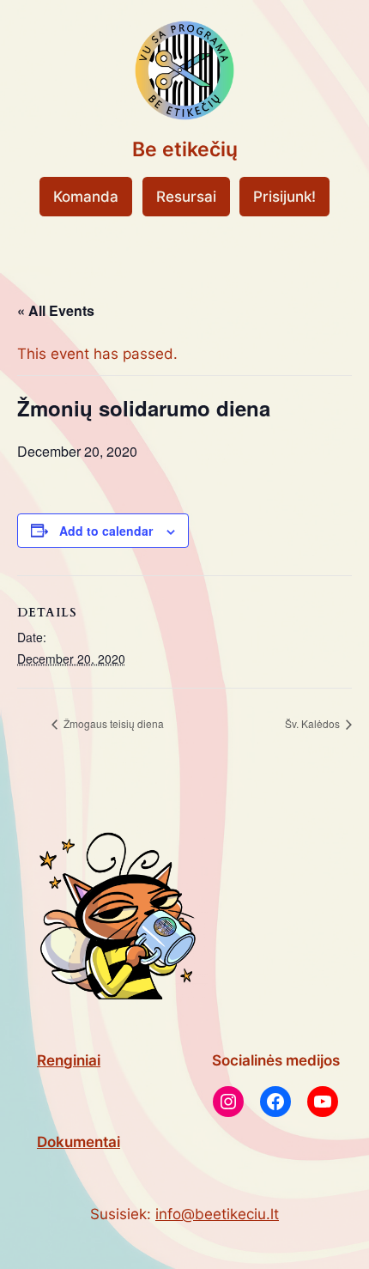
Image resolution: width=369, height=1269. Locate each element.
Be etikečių (185, 149)
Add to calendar (106, 530)
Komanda (85, 196)
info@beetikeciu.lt (217, 1214)
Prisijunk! (284, 196)
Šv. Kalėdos (313, 723)
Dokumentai (78, 1142)
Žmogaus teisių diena (112, 723)
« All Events (55, 310)
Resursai (186, 196)
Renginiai (68, 1060)
